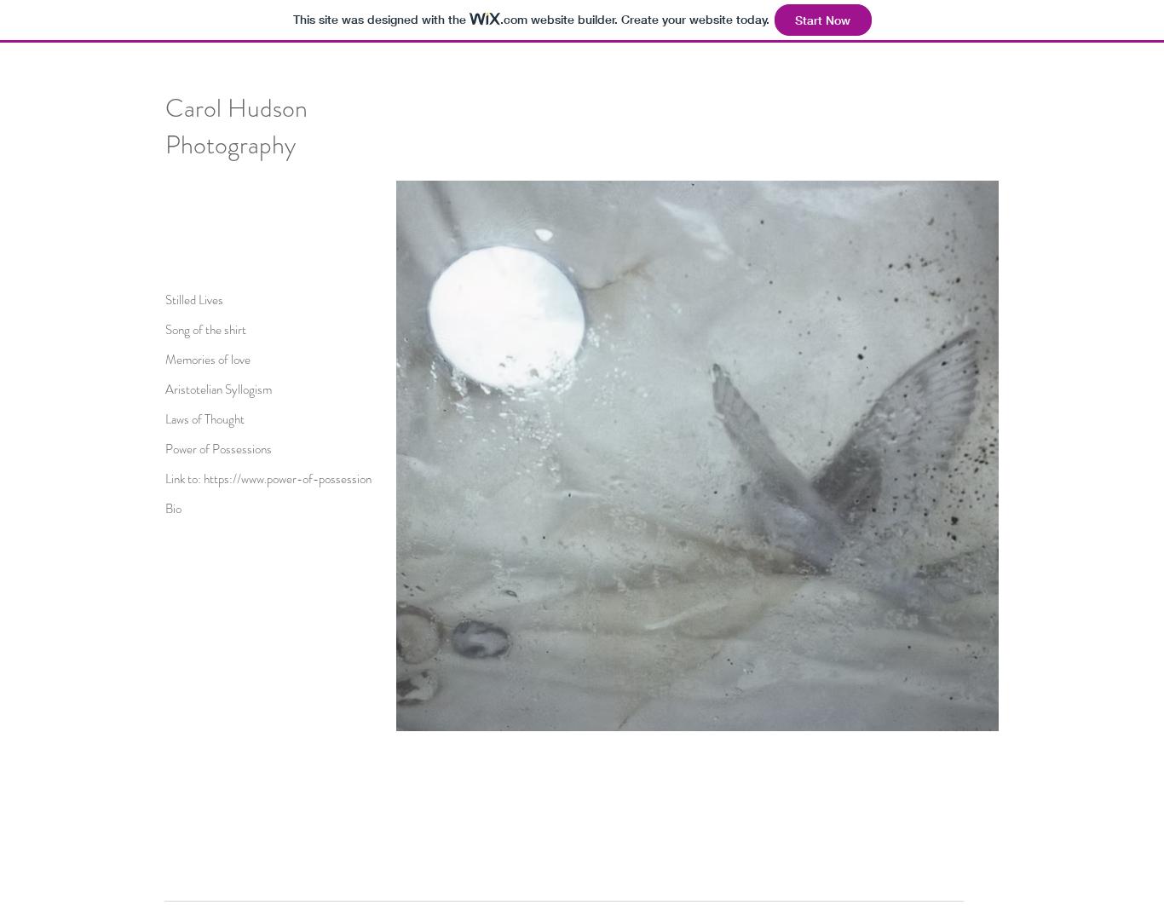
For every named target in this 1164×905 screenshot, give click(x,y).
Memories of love (208, 359)
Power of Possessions (218, 449)
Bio (173, 508)
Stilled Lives (194, 300)
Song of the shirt (205, 329)
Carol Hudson (236, 107)
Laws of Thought (205, 419)
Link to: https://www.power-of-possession (268, 479)
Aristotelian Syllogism (218, 389)
